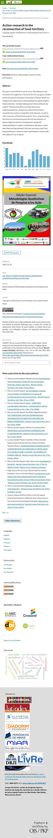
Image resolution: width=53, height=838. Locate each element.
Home (4, 8)
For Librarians (8, 572)
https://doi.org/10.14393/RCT (34, 783)
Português (8, 550)
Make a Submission (12, 521)
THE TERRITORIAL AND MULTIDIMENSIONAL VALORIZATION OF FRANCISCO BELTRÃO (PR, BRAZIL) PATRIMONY (25, 418)
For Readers (8, 565)
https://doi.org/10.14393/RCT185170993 (22, 68)
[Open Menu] (2, 2)
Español (7, 539)
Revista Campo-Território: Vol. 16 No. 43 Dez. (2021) (28, 483)
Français (7, 543)
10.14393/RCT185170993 (12, 353)
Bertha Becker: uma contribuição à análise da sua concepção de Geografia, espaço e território (28, 381)
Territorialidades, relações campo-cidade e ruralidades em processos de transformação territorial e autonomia (26, 394)
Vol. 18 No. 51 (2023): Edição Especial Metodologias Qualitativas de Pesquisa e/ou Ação (26, 12)
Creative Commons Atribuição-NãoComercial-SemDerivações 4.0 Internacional (25, 776)
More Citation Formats (12, 363)
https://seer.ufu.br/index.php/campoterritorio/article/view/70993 (25, 355)
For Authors (8, 568)
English (6, 535)
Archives (13, 8)
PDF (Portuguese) (12, 253)
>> (8, 512)
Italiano (6, 546)
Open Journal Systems (12, 640)
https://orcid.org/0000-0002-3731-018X (20, 62)
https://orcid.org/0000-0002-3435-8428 (20, 52)
